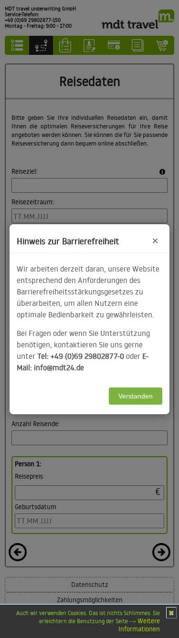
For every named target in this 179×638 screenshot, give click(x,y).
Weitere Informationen (139, 625)
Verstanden (135, 396)
